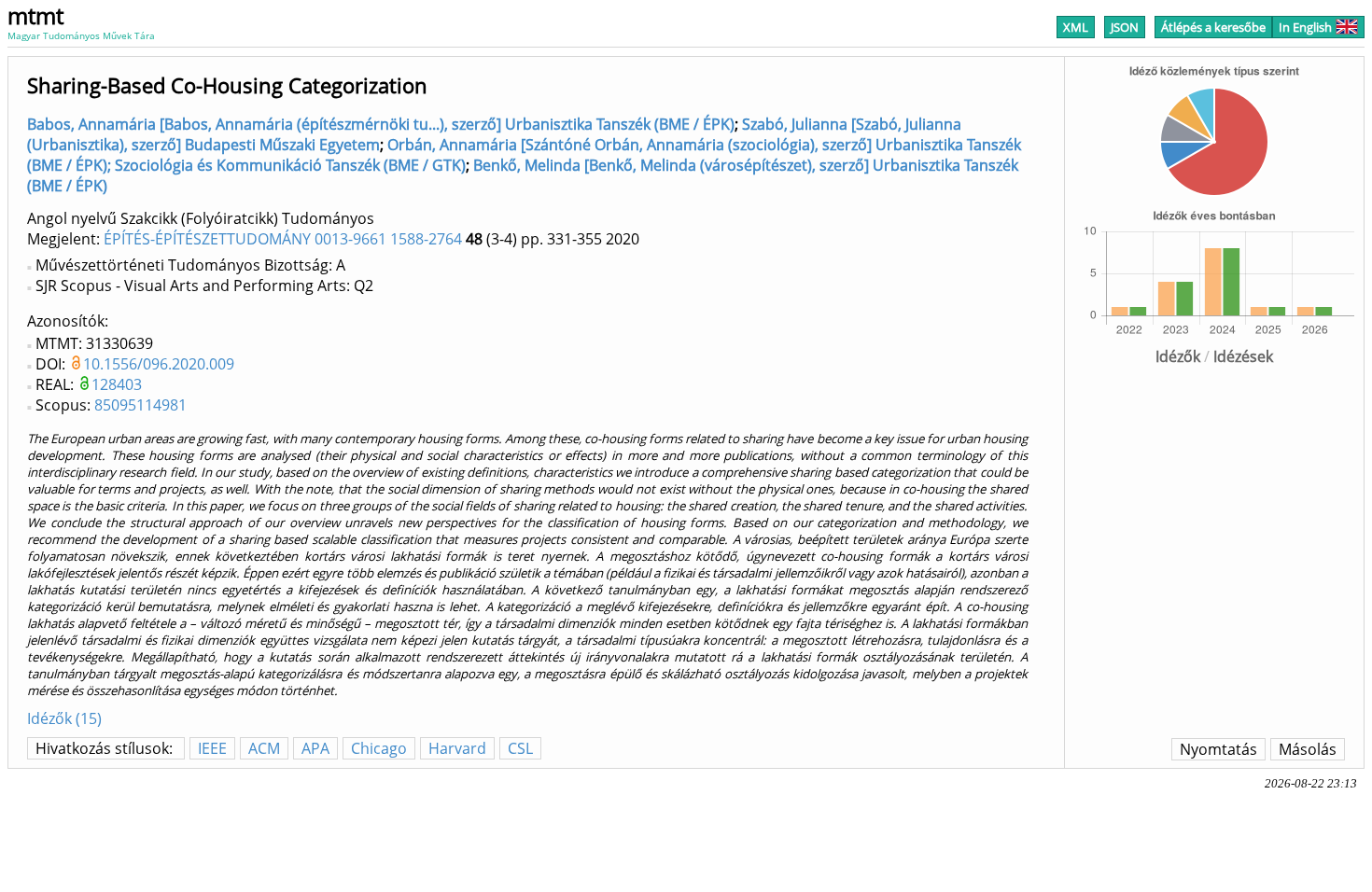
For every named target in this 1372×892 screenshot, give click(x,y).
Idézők (1177, 356)
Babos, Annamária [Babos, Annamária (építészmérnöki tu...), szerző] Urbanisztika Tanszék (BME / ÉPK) (381, 124)
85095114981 (140, 405)
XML (1075, 27)
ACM (264, 748)
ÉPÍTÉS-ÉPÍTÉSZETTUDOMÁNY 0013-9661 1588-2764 (283, 239)
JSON (1125, 27)
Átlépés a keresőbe (1213, 27)
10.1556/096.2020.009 (158, 364)
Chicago (379, 748)
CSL (520, 748)
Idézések (1243, 356)
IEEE (212, 748)
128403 (116, 384)
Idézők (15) (64, 718)
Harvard (457, 748)
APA (315, 748)
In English (1305, 27)
